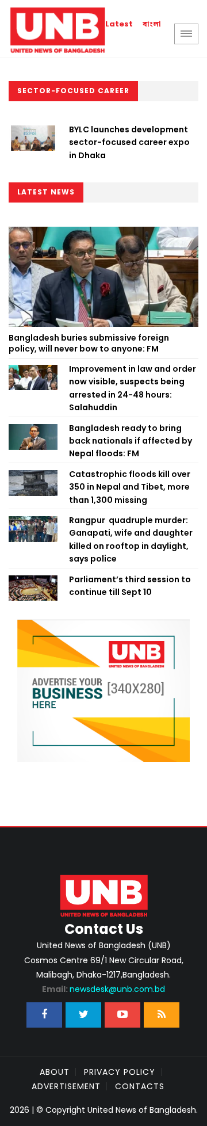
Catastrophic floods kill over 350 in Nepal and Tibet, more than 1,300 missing (129, 487)
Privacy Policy (119, 1072)
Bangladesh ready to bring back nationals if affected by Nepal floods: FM (130, 441)
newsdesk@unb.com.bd (103, 989)
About (55, 1072)
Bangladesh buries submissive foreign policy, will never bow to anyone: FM (89, 343)
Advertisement (66, 1086)
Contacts (139, 1086)
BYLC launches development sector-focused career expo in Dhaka (129, 142)
